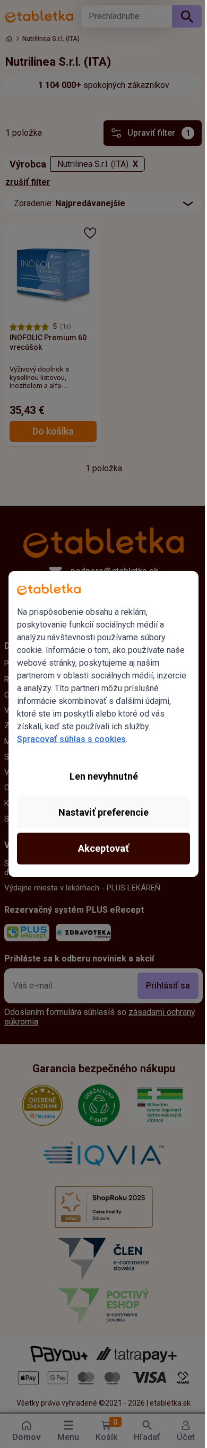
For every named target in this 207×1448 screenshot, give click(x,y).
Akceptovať (103, 848)
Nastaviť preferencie (103, 812)
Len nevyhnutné (104, 776)
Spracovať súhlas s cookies (71, 739)
